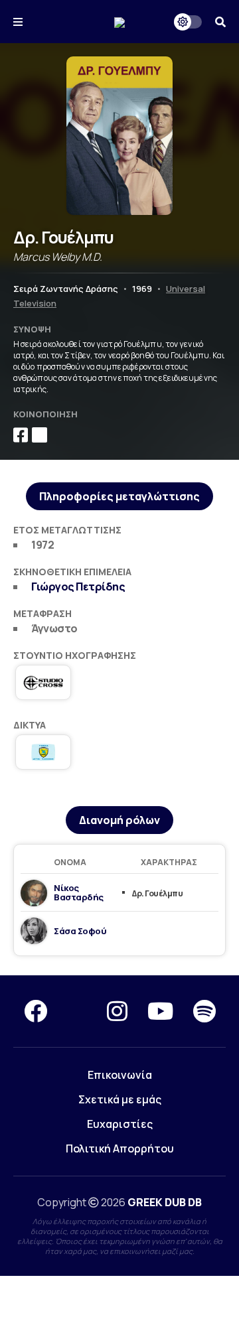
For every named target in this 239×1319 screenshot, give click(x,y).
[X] (77, 1011)
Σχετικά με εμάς (119, 1099)
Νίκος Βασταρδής (79, 892)
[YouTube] (160, 1011)
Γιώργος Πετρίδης (78, 586)
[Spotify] (204, 1011)
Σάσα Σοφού (80, 931)
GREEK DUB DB (164, 1202)
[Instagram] (117, 1011)
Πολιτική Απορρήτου (120, 1148)
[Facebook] (35, 1011)
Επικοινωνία (120, 1075)
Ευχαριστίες (120, 1124)
